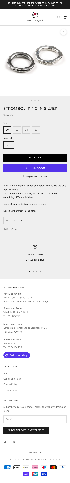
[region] (35, 255)
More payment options (35, 176)
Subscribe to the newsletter (26, 430)
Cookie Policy (10, 384)
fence (6, 373)
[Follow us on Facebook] (5, 442)
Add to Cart (35, 157)
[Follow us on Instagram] (14, 442)
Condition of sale (12, 378)
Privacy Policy (10, 390)
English (33, 452)
